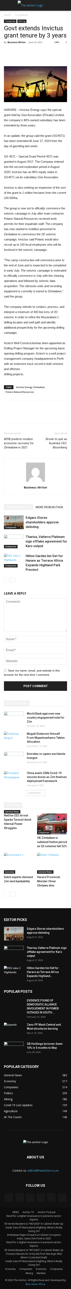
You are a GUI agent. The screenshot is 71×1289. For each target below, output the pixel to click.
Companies (21, 15)
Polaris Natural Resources (20, 391)
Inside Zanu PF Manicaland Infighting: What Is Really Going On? (34, 1229)
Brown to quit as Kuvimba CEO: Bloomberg (56, 443)
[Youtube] (62, 1197)
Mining (22, 21)
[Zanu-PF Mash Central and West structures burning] (14, 1030)
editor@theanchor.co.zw (43, 1170)
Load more (34, 793)
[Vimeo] (51, 1197)
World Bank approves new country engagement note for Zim (45, 717)
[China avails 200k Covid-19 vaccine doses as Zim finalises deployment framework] (14, 778)
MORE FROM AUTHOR (49, 507)
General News (12, 811)
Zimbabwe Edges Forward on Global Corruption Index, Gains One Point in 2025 (34, 1236)
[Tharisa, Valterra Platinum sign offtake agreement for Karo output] (14, 541)
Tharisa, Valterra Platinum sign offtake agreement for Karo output (46, 541)
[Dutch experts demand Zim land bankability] (19, 863)
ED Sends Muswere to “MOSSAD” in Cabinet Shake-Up (34, 1223)
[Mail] (30, 1197)
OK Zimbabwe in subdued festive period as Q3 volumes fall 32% (52, 842)
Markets (41, 1273)
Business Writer (16, 42)
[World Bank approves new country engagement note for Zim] (14, 719)
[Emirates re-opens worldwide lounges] (14, 759)
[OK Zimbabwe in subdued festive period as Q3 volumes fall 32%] (52, 823)
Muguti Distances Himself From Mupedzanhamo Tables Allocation (46, 737)
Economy (9, 871)
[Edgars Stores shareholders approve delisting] (14, 522)
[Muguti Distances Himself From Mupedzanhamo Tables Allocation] (14, 739)
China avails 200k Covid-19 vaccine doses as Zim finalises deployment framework (47, 777)
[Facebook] (9, 1197)
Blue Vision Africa (35, 1284)
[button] (65, 5)
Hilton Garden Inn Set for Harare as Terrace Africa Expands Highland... (43, 972)
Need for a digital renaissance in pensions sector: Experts (34, 1217)
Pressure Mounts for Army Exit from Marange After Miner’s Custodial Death (34, 1255)
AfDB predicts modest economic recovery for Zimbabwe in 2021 (19, 443)
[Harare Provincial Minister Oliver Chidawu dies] (52, 863)
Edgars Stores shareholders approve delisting (42, 522)
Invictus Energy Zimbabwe (30, 387)
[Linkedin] (19, 1197)
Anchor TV (28, 1212)
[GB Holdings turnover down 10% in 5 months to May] (14, 1049)
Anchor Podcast (46, 1212)
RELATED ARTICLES (18, 507)
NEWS (15, 1212)
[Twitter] (41, 1197)
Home (7, 15)
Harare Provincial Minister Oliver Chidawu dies (48, 881)
